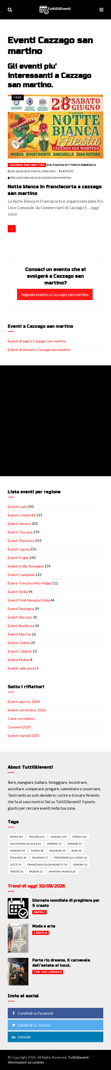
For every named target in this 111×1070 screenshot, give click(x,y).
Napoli (39, 912)
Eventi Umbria (19, 642)
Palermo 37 (40, 857)
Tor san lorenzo (47, 972)
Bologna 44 (58, 850)
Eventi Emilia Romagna (26, 566)
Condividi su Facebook (35, 1013)
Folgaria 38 (18, 857)
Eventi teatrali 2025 (23, 735)
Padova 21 (36, 871)
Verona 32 (80, 864)
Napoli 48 (37, 850)
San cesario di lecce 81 (25, 843)
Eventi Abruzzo (20, 617)
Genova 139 (58, 836)
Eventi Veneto (19, 523)
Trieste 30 (16, 871)
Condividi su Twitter (34, 1025)
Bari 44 (76, 850)
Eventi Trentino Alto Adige (29, 583)
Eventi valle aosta (22, 668)
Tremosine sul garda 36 (70, 857)
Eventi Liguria (18, 549)
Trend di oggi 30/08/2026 (36, 886)
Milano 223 (37, 836)
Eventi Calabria (20, 651)
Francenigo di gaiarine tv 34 (47, 864)
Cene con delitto (21, 718)
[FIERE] (55, 126)
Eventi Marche (19, 634)
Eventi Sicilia (18, 591)
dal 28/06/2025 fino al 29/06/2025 (33, 171)
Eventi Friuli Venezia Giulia (29, 600)
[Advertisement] (55, 420)
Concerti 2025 (19, 727)
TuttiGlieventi (78, 1057)
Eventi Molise (18, 659)
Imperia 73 (54, 843)
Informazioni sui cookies (26, 1062)
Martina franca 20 (62, 871)
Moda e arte (43, 926)
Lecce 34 (15, 864)
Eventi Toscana (20, 532)
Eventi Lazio (17, 506)
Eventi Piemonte (21, 540)
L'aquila (40, 932)
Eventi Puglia (18, 557)
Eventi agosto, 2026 (24, 701)
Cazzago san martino (26, 165)
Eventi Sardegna (21, 608)
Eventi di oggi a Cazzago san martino (37, 341)
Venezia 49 (17, 850)
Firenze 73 (74, 843)
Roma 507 (16, 836)
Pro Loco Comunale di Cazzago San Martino (40, 177)
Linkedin (24, 1037)
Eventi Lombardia (21, 515)
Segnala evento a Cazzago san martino (55, 294)
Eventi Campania (21, 574)
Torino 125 (79, 836)
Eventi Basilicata (21, 625)
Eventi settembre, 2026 (27, 710)
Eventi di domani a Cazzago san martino (39, 349)
